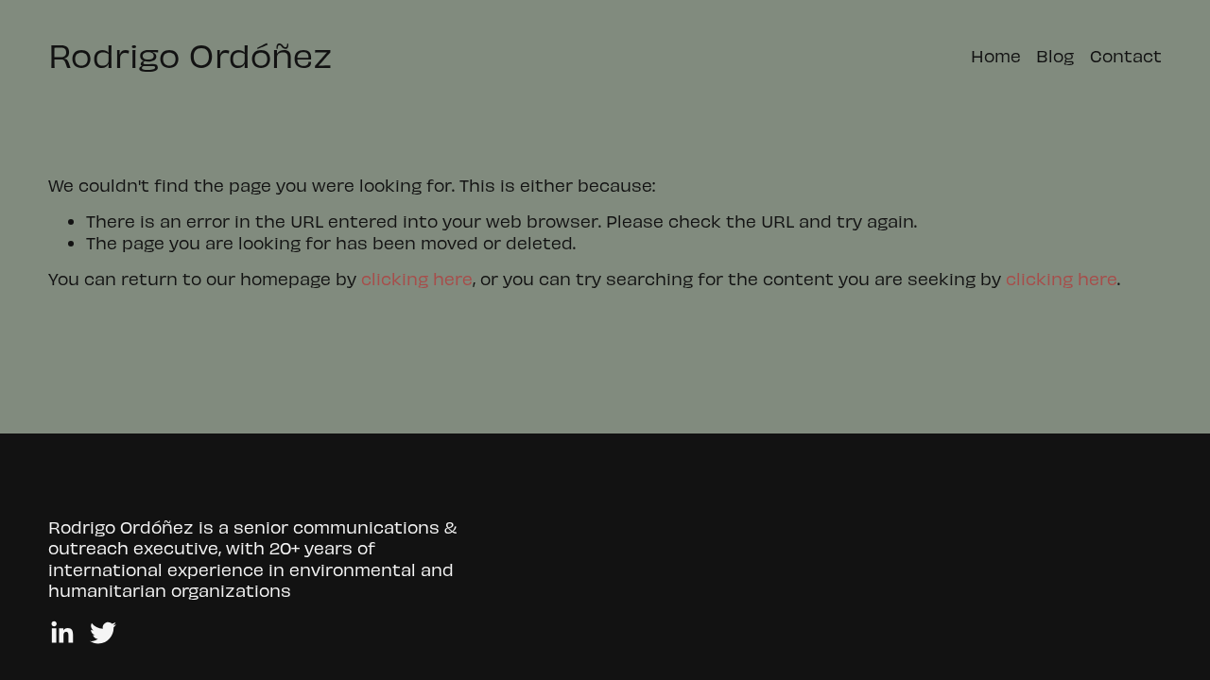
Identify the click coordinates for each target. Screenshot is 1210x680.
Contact (1126, 55)
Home (996, 55)
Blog (1055, 55)
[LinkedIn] (61, 633)
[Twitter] (103, 633)
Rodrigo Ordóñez (190, 54)
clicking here (417, 278)
